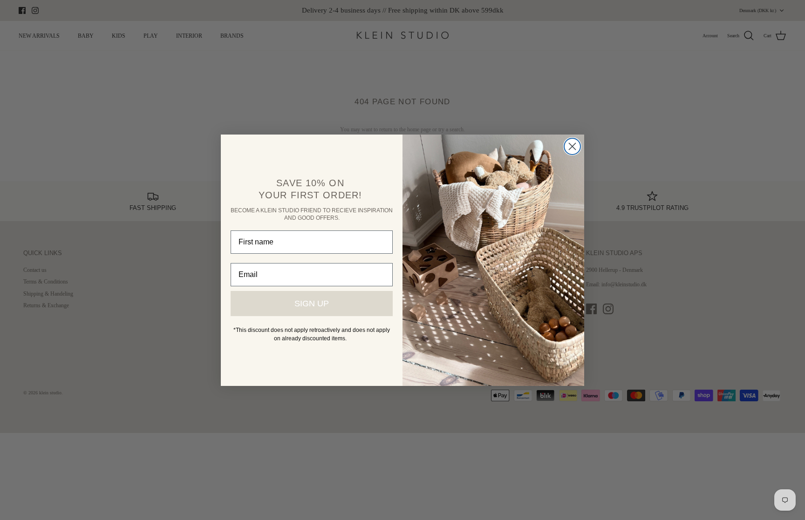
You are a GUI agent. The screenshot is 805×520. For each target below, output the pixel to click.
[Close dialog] (572, 146)
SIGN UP (311, 303)
